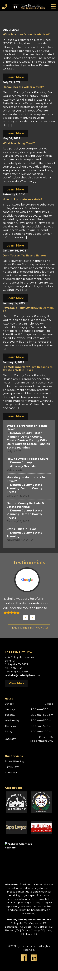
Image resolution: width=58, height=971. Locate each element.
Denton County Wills (32, 440)
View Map (16, 683)
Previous (25, 617)
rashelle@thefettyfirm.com (22, 675)
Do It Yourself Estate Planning (28, 443)
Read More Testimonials (29, 627)
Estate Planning (18, 447)
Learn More (15, 77)
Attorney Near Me (23, 466)
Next (32, 617)
